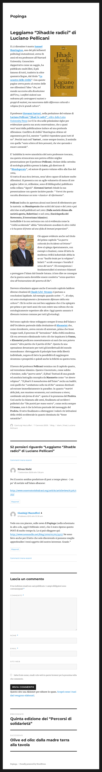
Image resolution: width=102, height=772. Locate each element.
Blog (52, 425)
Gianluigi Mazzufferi (23, 425)
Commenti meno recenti (21, 460)
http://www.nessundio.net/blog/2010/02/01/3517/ (36, 534)
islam (59, 425)
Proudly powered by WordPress (33, 764)
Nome (14, 635)
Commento (17, 595)
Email (14, 648)
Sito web (15, 661)
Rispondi (15, 502)
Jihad (64, 425)
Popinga (18, 16)
